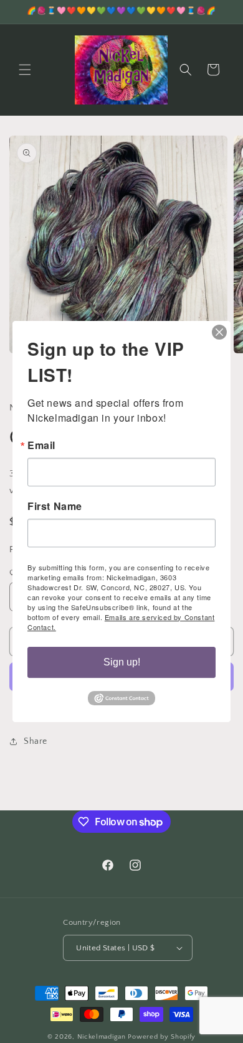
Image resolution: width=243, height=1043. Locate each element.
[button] (25, 69)
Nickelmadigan (102, 1037)
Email (41, 445)
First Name (54, 506)
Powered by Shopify (162, 1037)
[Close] (219, 332)
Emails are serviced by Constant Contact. (120, 622)
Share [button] (35, 741)
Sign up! (121, 662)
